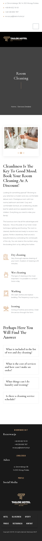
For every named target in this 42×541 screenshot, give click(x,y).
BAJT (35, 532)
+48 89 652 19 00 (12, 8)
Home (13, 107)
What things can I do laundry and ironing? (17, 383)
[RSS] (15, 488)
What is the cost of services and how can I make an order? (20, 367)
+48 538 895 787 (12, 12)
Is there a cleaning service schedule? (19, 397)
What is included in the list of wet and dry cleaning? (20, 350)
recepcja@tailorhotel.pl (14, 16)
